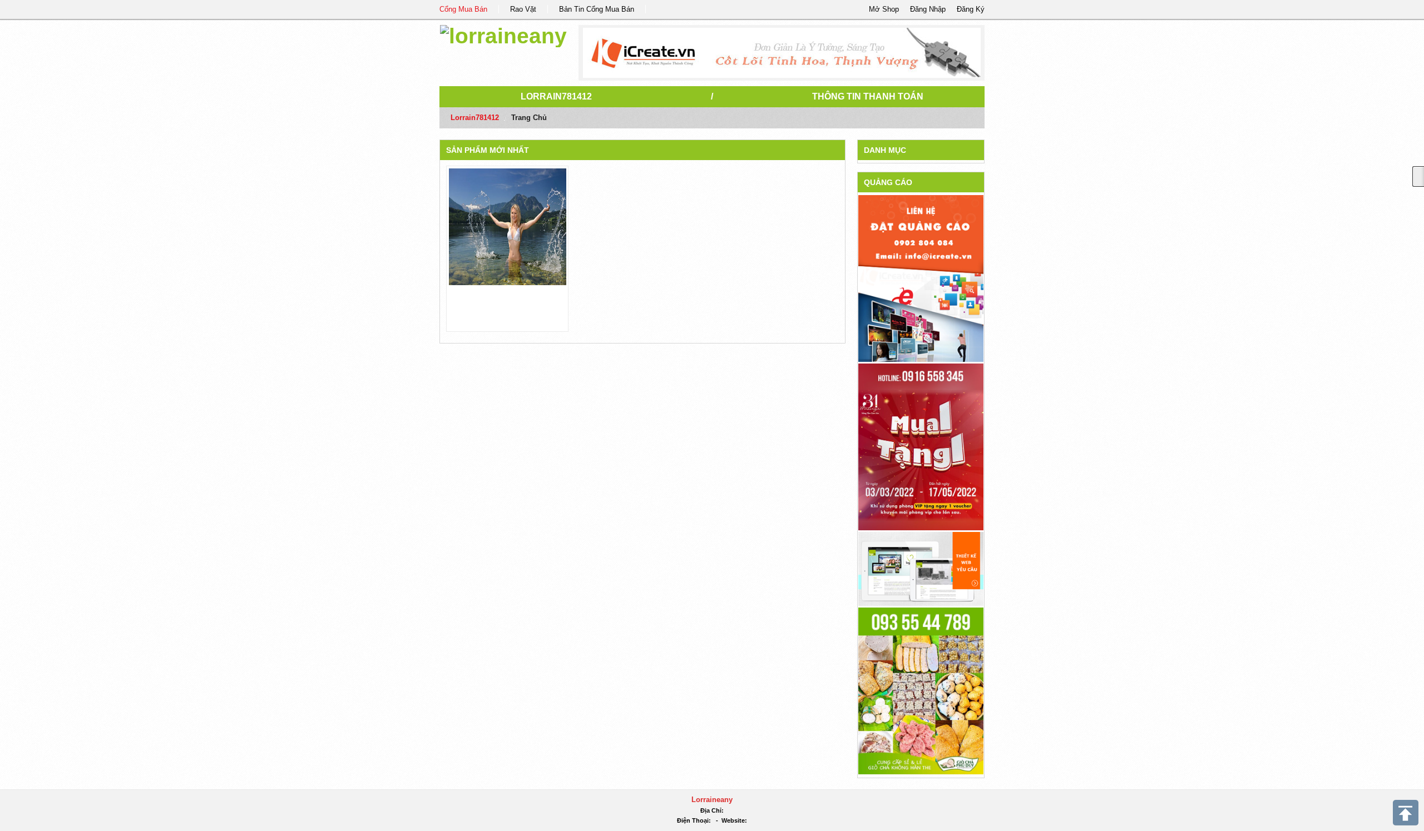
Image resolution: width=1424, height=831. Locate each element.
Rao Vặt (523, 9)
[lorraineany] (503, 34)
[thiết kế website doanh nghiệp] (920, 568)
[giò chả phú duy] (920, 690)
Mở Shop (884, 9)
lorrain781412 (556, 96)
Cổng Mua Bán (463, 9)
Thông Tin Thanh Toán (867, 96)
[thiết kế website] (782, 53)
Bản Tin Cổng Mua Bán (596, 9)
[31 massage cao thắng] (920, 446)
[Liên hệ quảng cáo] (920, 277)
